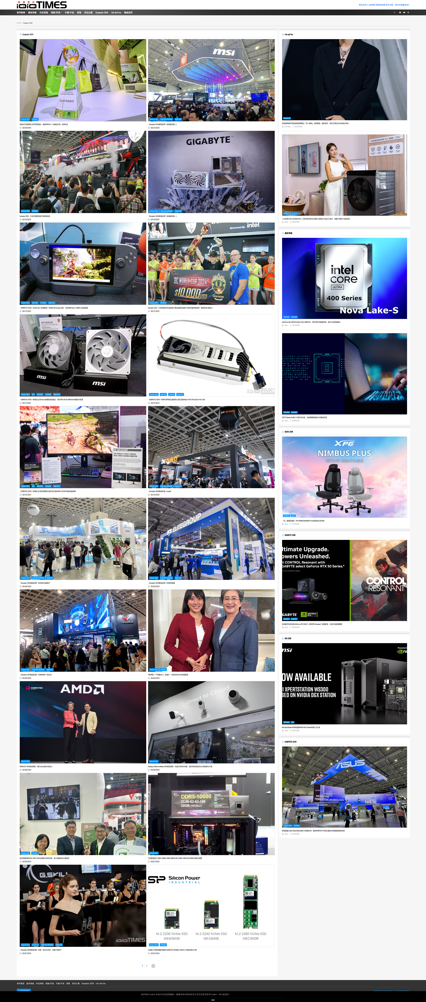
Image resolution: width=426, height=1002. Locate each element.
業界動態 (21, 12)
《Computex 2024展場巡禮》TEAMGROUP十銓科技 (36, 675)
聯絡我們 (128, 12)
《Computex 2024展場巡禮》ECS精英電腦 (161, 583)
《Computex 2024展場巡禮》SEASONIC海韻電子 (35, 583)
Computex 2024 (25, 119)
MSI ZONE (288, 638)
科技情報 (44, 12)
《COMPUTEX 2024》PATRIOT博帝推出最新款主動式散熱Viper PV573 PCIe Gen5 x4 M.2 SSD (176, 399)
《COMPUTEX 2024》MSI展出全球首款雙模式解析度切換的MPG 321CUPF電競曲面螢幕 (48, 491)
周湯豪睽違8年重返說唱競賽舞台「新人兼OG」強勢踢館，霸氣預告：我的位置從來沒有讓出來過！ (316, 123)
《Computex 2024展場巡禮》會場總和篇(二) (162, 124)
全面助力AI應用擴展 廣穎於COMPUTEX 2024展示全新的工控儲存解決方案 (172, 950)
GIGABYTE (294, 619)
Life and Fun (116, 12)
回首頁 (19, 23)
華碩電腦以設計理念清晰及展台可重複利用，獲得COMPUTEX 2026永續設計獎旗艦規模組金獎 (313, 831)
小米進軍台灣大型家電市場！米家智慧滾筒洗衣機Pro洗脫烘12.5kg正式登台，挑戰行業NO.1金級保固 (316, 219)
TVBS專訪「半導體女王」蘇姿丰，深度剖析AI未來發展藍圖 (168, 675)
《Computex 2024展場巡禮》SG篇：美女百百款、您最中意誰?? (40, 950)
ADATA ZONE (289, 431)
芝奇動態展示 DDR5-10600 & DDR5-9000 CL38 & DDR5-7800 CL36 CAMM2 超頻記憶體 (175, 858)
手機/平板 (69, 12)
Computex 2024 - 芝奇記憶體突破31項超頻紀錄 (35, 216)
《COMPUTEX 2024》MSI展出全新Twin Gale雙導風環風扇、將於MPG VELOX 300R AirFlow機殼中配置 (51, 399)
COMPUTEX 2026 (290, 741)
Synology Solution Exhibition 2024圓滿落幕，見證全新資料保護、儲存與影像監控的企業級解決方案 (180, 766)
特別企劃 (88, 12)
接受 (213, 1000)
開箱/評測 (55, 12)
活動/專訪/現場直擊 (166, 119)
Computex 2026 (102, 12)
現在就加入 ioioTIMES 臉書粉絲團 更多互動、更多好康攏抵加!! (384, 4)
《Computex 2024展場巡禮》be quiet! (159, 491)
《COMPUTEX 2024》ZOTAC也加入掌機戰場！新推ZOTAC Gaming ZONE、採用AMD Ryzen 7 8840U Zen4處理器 (54, 308)
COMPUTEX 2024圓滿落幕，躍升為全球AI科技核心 (36, 766)
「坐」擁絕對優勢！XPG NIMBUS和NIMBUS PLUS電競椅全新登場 (303, 521)
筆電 (79, 12)
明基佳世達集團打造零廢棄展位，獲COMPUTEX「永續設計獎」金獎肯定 (44, 124)
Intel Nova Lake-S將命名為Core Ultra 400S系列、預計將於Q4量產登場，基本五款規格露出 (311, 322)
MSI (33, 394)
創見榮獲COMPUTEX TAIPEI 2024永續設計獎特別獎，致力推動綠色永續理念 (44, 858)
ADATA (293, 516)
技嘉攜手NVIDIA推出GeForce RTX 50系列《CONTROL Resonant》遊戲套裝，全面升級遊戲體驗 (312, 624)
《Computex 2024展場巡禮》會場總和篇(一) (162, 216)
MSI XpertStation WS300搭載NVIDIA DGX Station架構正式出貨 (301, 727)
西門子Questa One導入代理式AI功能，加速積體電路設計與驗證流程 (304, 417)
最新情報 (32, 12)
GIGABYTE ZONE (290, 535)
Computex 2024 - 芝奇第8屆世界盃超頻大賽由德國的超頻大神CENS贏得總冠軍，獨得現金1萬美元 (180, 308)
